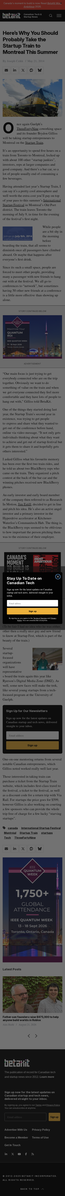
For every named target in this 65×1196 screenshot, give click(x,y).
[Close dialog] (58, 576)
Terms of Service (40, 618)
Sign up (32, 611)
